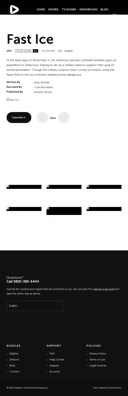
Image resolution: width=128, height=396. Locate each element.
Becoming (92, 219)
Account (55, 371)
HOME (41, 9)
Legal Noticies (98, 365)
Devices (14, 359)
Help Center (57, 359)
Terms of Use (97, 359)
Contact (15, 371)
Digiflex (14, 353)
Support (55, 365)
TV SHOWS (69, 9)
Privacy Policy (98, 353)
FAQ (52, 353)
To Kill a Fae (14, 197)
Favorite (17, 117)
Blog (12, 365)
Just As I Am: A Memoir (101, 197)
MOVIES (53, 9)
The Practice (14, 219)
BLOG (104, 9)
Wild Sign (52, 197)
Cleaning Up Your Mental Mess (62, 225)
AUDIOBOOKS (88, 9)
